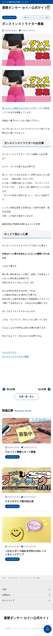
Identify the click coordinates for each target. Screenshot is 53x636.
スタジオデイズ (9, 17)
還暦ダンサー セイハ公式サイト (25, 7)
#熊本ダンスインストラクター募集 (36, 17)
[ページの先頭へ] (48, 629)
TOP (4, 589)
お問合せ (6, 595)
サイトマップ (8, 600)
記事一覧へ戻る (26, 396)
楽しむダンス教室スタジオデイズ (17, 108)
